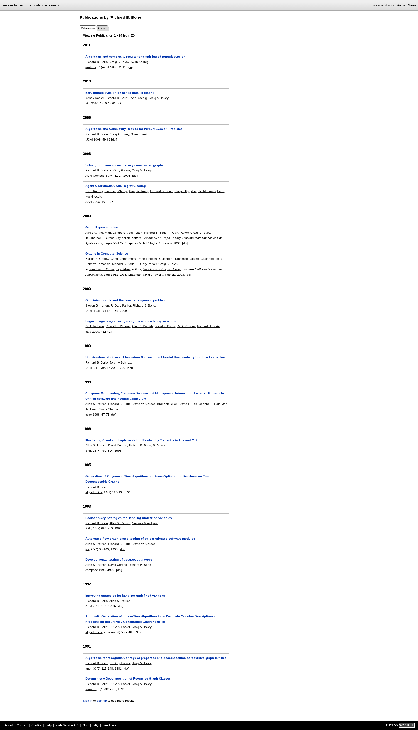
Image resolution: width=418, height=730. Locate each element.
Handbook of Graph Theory (162, 238)
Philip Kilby (181, 191)
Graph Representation (101, 227)
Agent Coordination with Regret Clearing (115, 186)
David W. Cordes (143, 404)
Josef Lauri (134, 232)
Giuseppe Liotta (211, 258)
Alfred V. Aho (94, 232)
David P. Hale (188, 404)
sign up (102, 700)
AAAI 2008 (92, 201)
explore (25, 5)
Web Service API (67, 725)
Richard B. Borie (96, 62)
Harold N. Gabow (97, 258)
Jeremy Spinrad (120, 362)
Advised (102, 28)
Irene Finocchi (147, 258)
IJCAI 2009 (93, 139)
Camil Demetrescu (123, 258)
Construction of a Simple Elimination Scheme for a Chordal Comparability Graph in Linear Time (155, 357)
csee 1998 (92, 414)
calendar (40, 5)
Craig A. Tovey (119, 62)
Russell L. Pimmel (118, 326)
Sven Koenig (139, 62)
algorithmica (93, 492)
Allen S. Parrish (142, 326)
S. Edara (159, 445)
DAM (88, 310)
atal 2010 (91, 103)
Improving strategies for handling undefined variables (125, 595)
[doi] (130, 67)
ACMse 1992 (94, 606)
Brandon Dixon (165, 326)
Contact (22, 725)
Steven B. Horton (97, 305)
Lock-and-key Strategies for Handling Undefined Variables (128, 518)
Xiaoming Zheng (115, 191)
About (9, 725)
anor (88, 668)
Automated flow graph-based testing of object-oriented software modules (140, 538)
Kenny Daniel (94, 98)
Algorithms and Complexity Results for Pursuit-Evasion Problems (133, 129)
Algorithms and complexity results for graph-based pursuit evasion (135, 56)
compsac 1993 (95, 570)
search (54, 5)
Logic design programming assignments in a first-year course (131, 321)
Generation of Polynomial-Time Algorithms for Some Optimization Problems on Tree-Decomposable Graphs (147, 479)
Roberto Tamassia (97, 264)
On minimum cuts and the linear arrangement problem (125, 300)
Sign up (412, 5)
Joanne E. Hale (210, 404)
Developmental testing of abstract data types (118, 559)
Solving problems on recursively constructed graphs (124, 165)
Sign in (401, 5)
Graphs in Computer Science (106, 253)
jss (87, 549)
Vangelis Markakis (203, 191)
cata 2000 (92, 331)
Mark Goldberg (115, 232)
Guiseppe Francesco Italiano (179, 258)
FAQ (96, 725)
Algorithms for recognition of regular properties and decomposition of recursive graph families (155, 658)
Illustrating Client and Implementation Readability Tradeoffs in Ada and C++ (141, 440)
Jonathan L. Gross (101, 238)
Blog (85, 725)
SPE (88, 450)
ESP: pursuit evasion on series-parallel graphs (119, 92)
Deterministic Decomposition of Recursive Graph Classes (128, 678)
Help (48, 725)
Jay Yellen (123, 238)
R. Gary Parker (120, 170)
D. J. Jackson (94, 326)
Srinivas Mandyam (145, 523)
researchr (10, 5)
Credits (36, 725)
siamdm (90, 689)
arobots (90, 67)
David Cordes (186, 326)
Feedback (109, 725)
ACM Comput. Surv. (99, 175)
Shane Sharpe (108, 409)
